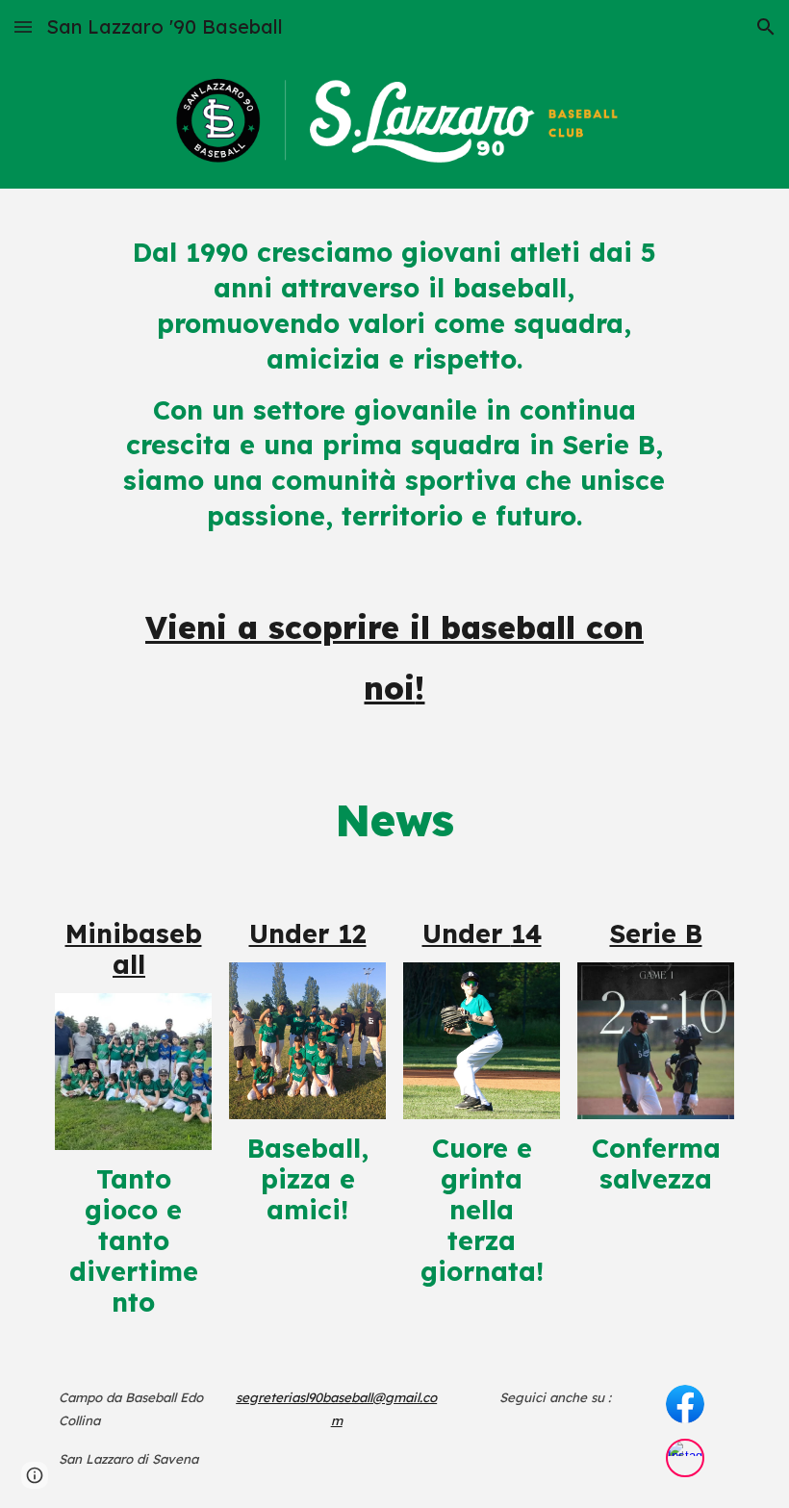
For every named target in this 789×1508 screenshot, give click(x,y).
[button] (23, 26)
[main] (394, 474)
